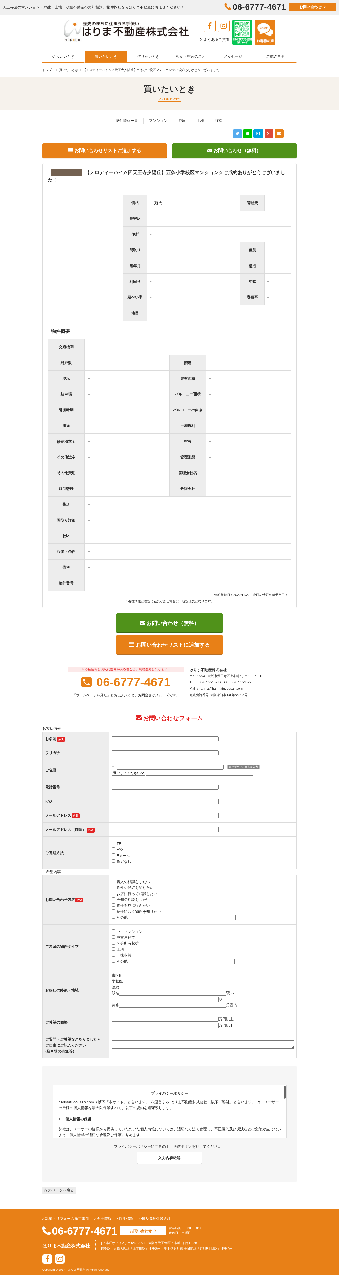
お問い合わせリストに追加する (107, 150)
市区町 (117, 975)
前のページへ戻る (59, 1190)
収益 (218, 120)
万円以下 (226, 1025)
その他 (123, 917)
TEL (120, 844)
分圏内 (231, 1005)
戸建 (182, 120)
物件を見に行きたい (133, 905)
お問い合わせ (310, 7)
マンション (158, 120)
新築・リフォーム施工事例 (66, 1218)
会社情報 (103, 1218)
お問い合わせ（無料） (236, 150)
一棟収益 (124, 955)
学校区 (117, 981)
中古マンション (129, 931)
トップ (47, 70)
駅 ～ (230, 993)
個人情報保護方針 (155, 1218)
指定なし (124, 861)
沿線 (115, 987)
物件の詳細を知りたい (135, 888)
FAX (120, 849)
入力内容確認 (169, 1158)
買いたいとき (68, 70)
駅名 (115, 993)
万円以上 (226, 1019)
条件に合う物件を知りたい (139, 911)
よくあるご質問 (217, 39)
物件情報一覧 (127, 120)
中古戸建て (126, 937)
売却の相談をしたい (133, 899)
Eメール (123, 855)
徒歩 (115, 1005)
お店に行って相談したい (137, 894)
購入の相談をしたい (133, 882)
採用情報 (126, 1218)
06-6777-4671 (132, 682)
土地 (200, 120)
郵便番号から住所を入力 (243, 766)
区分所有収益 (128, 943)
